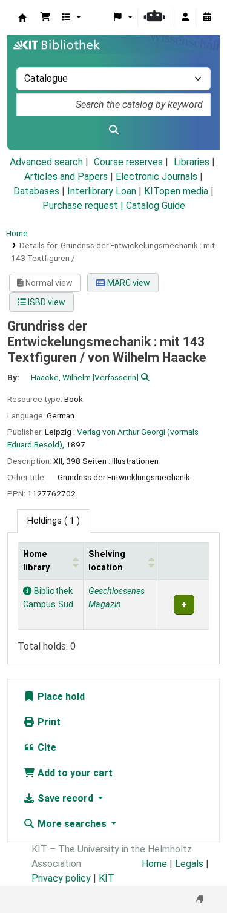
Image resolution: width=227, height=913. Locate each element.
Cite (45, 747)
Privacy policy (61, 878)
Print (48, 722)
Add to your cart (74, 773)
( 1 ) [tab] (53, 521)
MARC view (127, 283)
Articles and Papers (66, 176)
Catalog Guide (155, 205)
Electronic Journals (156, 176)
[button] (45, 17)
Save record (65, 798)
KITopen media (176, 191)
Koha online (22, 17)
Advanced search (46, 162)
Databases (36, 191)
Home (17, 233)
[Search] (113, 130)
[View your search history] (207, 17)
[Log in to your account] (185, 17)
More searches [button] (72, 823)
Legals (189, 863)
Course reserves (128, 162)
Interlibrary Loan (101, 191)
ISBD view (45, 302)
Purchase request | (84, 205)
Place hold (60, 696)
